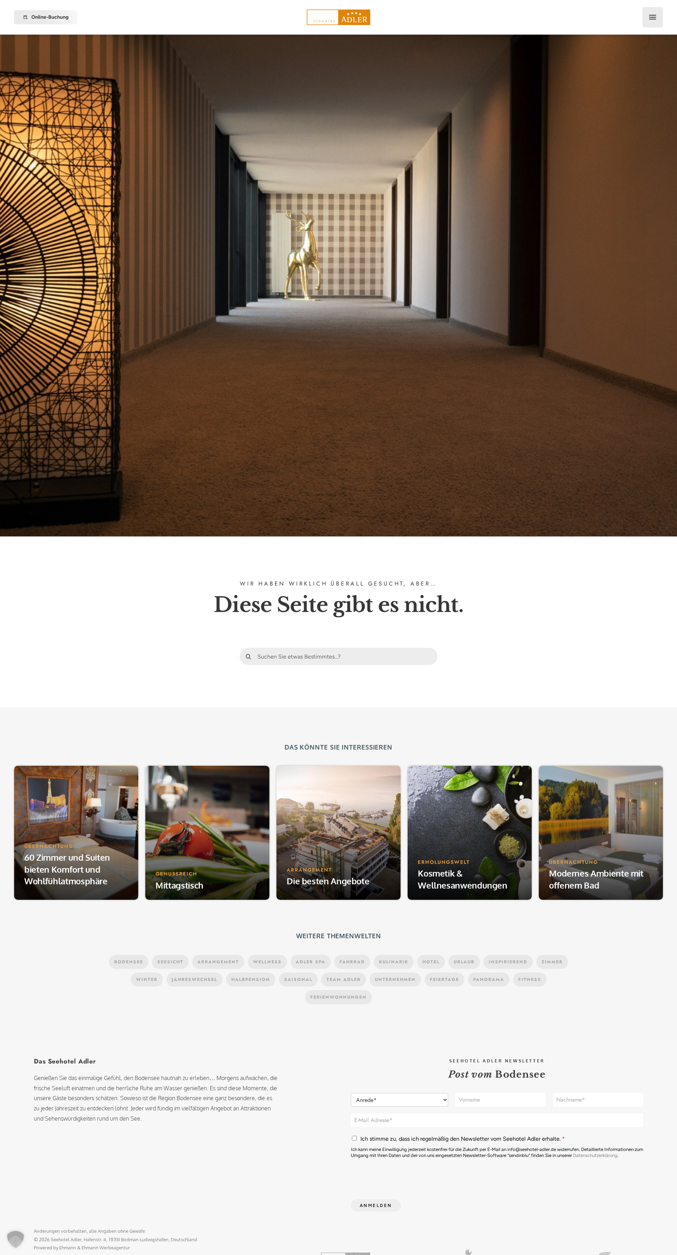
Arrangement (218, 1244)
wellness (267, 1244)
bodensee (128, 1244)
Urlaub (464, 1244)
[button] (15, 1239)
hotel (431, 1244)
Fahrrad (352, 1244)
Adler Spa (310, 1244)
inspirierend (508, 1244)
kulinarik (393, 1244)
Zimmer (552, 1244)
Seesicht (170, 1244)
